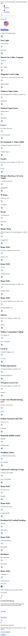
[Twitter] (3, 635)
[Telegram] (5, 635)
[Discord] (1, 635)
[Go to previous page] (1, 15)
